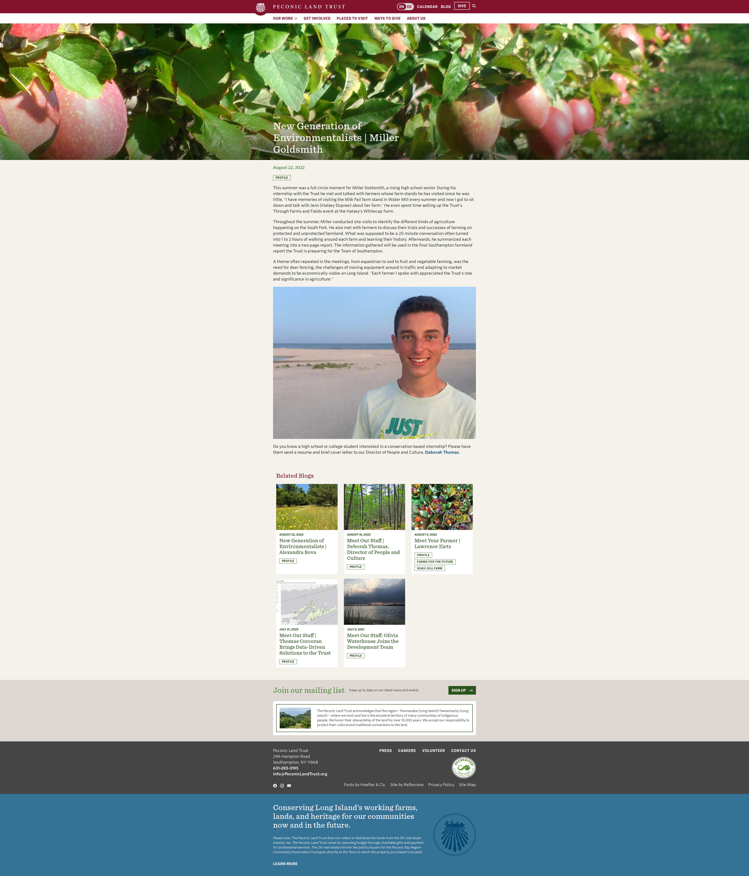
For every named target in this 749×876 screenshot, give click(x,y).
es (409, 6)
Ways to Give (387, 18)
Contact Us (463, 750)
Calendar (427, 6)
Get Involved (317, 18)
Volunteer (433, 750)
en (401, 6)
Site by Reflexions (407, 784)
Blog (446, 6)
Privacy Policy (441, 784)
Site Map (467, 784)
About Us (416, 18)
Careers (407, 750)
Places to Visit (352, 18)
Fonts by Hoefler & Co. (365, 784)
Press (385, 750)
